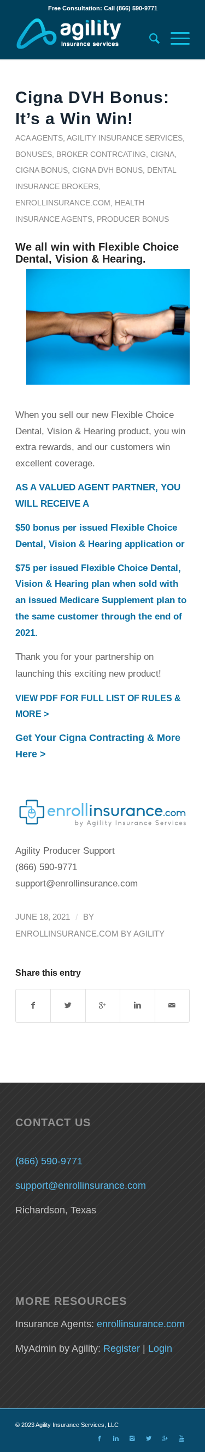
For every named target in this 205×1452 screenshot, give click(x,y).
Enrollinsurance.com (62, 202)
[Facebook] (99, 1438)
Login (160, 1348)
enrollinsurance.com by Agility (90, 933)
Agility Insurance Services (125, 137)
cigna (162, 154)
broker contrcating (101, 154)
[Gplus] (165, 1438)
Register (121, 1348)
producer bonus (133, 219)
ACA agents (39, 137)
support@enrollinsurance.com (80, 1185)
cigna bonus (41, 170)
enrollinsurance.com (141, 1324)
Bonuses (33, 154)
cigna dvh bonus (107, 170)
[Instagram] (132, 1438)
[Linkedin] (116, 1438)
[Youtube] (181, 1438)
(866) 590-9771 (49, 1161)
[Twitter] (148, 1438)
